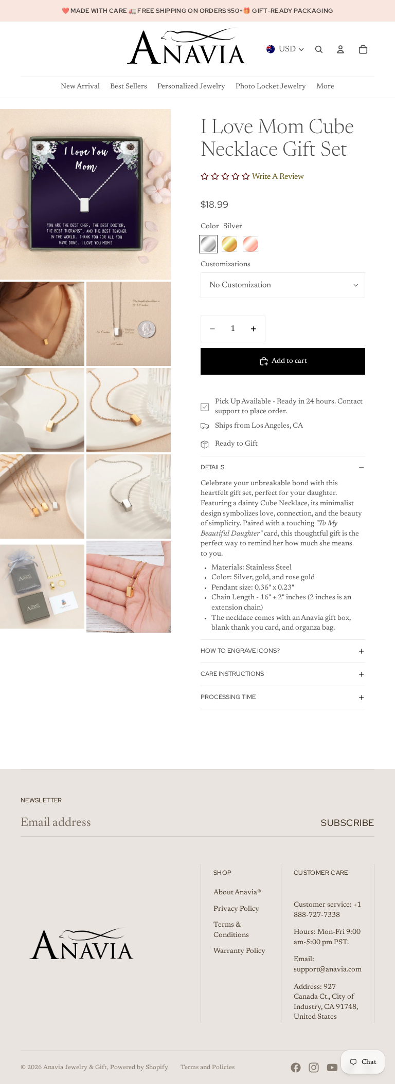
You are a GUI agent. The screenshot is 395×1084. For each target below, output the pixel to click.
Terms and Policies (208, 1067)
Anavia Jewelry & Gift (75, 1067)
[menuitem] (325, 87)
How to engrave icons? (240, 651)
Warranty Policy (239, 951)
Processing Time (228, 697)
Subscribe (347, 823)
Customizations (225, 264)
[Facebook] (296, 1067)
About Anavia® (237, 892)
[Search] (319, 49)
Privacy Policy (236, 909)
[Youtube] (332, 1067)
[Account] (340, 49)
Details (212, 467)
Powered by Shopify (139, 1067)
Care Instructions (232, 674)
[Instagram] (314, 1067)
